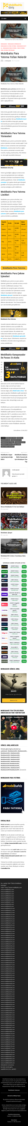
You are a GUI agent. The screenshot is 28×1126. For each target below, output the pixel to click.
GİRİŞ (24, 567)
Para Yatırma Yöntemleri (7, 50)
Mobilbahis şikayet (6, 295)
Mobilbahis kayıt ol (16, 440)
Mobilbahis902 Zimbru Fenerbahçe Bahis (13, 556)
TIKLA (24, 572)
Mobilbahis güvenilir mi (14, 44)
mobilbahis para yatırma (9, 48)
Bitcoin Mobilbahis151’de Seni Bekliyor (12, 507)
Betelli (3, 835)
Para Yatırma (20, 48)
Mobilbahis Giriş (5, 440)
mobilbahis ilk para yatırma (8, 46)
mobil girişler (8, 60)
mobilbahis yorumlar (6, 444)
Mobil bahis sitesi (18, 391)
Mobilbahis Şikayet (6, 533)
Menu (4, 18)
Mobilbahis (4, 44)
